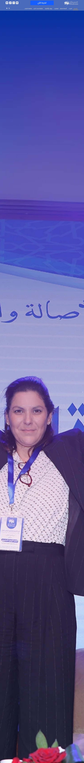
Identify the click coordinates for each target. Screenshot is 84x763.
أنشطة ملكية (63, 8)
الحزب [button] (70, 8)
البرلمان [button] (57, 8)
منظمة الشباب (28, 8)
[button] (70, 8)
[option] (81, 761)
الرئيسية (76, 8)
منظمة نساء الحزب (38, 8)
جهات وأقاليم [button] (48, 8)
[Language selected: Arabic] (80, 762)
